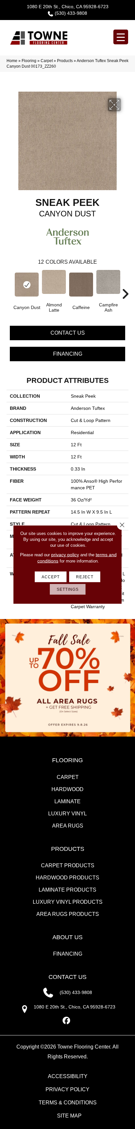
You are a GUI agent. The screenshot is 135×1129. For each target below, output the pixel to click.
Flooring (29, 60)
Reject (84, 577)
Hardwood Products (67, 877)
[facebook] (66, 1021)
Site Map (69, 1115)
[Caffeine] (81, 284)
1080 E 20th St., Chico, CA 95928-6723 (67, 6)
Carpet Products (67, 865)
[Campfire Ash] (108, 282)
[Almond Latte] (54, 282)
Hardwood (67, 789)
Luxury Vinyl (67, 813)
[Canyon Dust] (26, 284)
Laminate (67, 801)
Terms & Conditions (68, 1102)
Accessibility (67, 1076)
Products (65, 60)
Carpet (47, 60)
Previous (10, 284)
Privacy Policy (67, 1089)
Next (125, 284)
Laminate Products (67, 890)
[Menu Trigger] (120, 37)
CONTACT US (67, 977)
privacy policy (65, 554)
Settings (68, 589)
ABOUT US (67, 937)
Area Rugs (67, 826)
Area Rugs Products (67, 914)
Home (12, 60)
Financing (67, 354)
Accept (51, 577)
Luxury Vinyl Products (68, 902)
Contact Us (67, 333)
